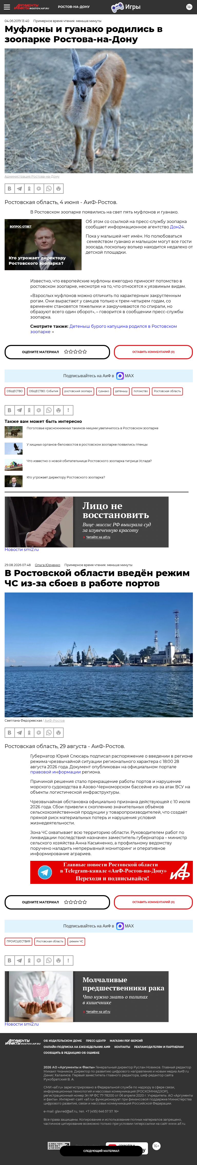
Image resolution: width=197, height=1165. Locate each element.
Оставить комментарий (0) (153, 352)
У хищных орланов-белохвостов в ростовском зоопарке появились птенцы (87, 444)
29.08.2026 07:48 (18, 565)
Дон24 (177, 226)
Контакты (122, 1047)
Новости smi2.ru (22, 549)
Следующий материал (101, 1151)
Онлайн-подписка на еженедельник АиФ (77, 1047)
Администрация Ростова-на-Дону (32, 176)
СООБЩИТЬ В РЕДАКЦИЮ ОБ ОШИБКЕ (72, 1053)
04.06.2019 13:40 (17, 21)
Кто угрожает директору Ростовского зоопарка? (66, 477)
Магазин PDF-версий (126, 1041)
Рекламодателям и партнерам (159, 1047)
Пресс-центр (96, 1041)
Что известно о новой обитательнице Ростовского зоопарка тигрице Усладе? (89, 461)
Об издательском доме (63, 1041)
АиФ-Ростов (55, 720)
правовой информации (55, 772)
